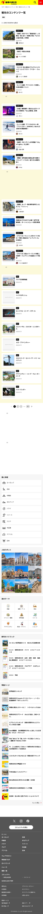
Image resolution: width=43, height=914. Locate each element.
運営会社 (4, 886)
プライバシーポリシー (28, 886)
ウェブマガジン (6, 856)
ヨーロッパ (10, 483)
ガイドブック (6, 863)
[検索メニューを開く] (35, 2)
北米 (8, 489)
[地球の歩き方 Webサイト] (9, 2)
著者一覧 (4, 871)
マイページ (27, 877)
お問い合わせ (25, 895)
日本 (8, 541)
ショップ (34, 626)
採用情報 (4, 895)
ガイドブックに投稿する (28, 892)
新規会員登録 (7, 877)
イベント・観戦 (8, 618)
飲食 (8, 609)
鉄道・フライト (21, 626)
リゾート (9, 515)
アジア (9, 521)
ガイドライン (25, 889)
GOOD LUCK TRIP (7, 881)
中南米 (9, 495)
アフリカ (9, 534)
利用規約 (4, 889)
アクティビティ (8, 626)
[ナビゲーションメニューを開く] (40, 2)
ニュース (4, 867)
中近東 (9, 528)
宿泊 (35, 609)
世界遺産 (21, 618)
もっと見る (35, 803)
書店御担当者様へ (6, 892)
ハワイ (9, 508)
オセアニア (10, 502)
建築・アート (21, 609)
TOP (3, 7)
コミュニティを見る (21, 827)
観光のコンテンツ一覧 (12, 7)
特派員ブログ (6, 860)
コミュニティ (6, 874)
